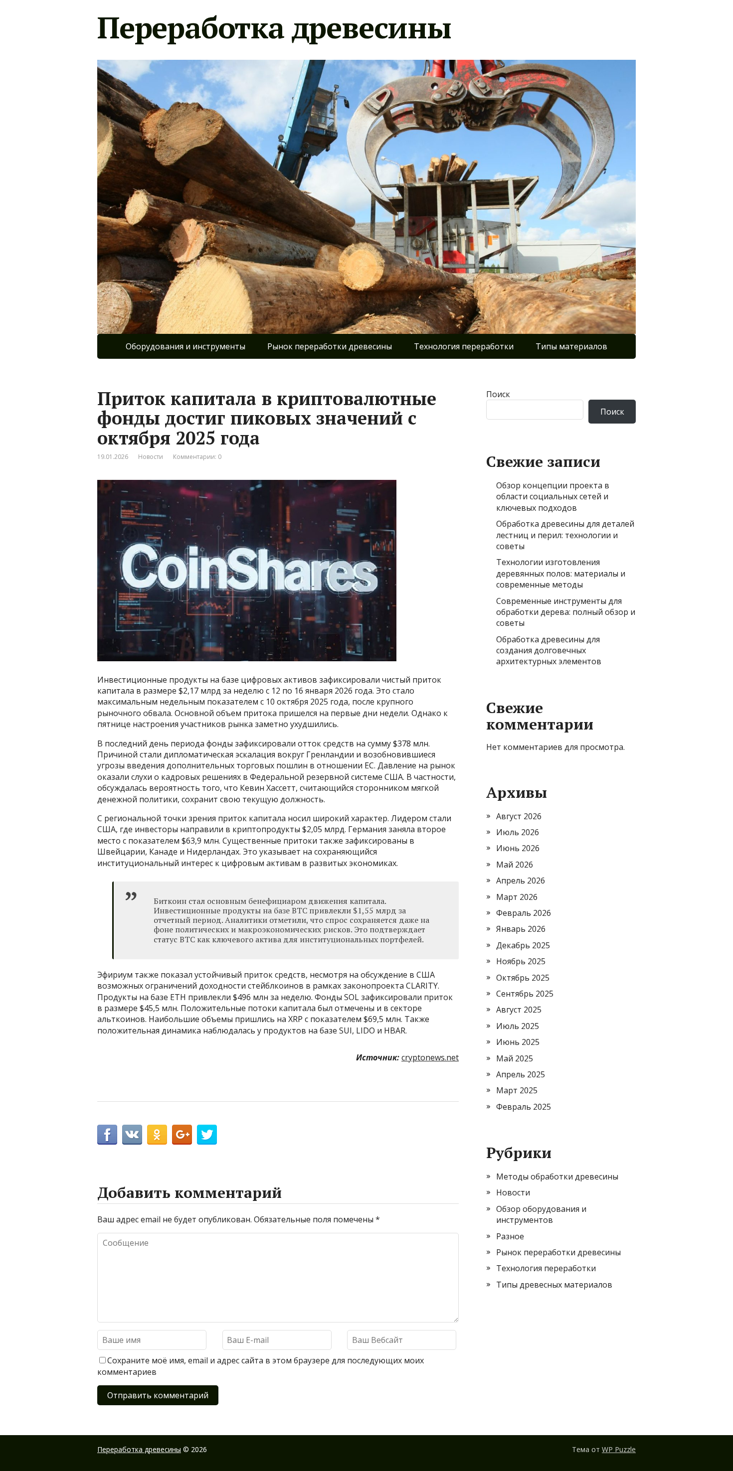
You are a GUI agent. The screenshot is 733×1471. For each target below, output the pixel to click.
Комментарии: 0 (197, 456)
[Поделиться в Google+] (182, 1135)
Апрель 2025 (520, 1074)
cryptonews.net (430, 1057)
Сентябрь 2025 (524, 993)
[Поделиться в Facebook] (107, 1135)
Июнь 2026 (518, 848)
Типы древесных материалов (554, 1284)
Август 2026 (519, 816)
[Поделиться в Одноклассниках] (157, 1135)
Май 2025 (514, 1058)
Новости (150, 456)
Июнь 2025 (518, 1041)
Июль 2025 (517, 1026)
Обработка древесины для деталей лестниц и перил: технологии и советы (565, 535)
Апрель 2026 (520, 880)
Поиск (498, 394)
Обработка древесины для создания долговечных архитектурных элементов (548, 650)
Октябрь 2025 (523, 977)
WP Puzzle (619, 1449)
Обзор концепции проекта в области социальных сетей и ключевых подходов (552, 496)
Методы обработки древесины (557, 1176)
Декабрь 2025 (523, 945)
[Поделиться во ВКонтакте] (132, 1135)
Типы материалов (571, 346)
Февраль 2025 (523, 1106)
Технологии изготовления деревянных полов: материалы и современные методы (560, 573)
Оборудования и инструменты (185, 346)
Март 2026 (517, 896)
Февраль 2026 (523, 912)
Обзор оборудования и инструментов (541, 1214)
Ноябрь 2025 (521, 961)
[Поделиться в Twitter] (207, 1135)
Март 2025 (517, 1090)
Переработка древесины (274, 27)
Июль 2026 (517, 832)
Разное (510, 1236)
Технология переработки (464, 346)
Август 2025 (519, 1009)
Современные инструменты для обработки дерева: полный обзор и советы (565, 612)
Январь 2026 (521, 928)
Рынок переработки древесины (329, 346)
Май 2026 (514, 864)
